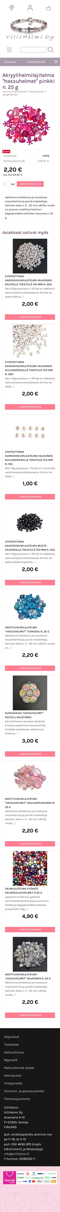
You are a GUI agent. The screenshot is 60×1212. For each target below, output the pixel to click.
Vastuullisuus (14, 1052)
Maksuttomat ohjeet (19, 1068)
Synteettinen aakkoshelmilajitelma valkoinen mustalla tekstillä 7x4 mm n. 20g (28, 280)
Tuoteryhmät (36, 62)
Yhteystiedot (13, 1083)
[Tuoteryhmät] (9, 50)
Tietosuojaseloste (17, 1099)
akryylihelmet (10, 94)
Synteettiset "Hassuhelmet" (29, 91)
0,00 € (42, 161)
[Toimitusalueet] (12, 8)
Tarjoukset (11, 1037)
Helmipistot (13, 1075)
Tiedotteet (11, 1044)
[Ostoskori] (48, 8)
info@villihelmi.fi (16, 1154)
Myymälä (10, 1060)
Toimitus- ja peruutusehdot (24, 1091)
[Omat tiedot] (30, 8)
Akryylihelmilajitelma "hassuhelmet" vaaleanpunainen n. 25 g (30, 802)
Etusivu (10, 62)
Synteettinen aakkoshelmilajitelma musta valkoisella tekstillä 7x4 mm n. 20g (30, 545)
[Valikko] (56, 62)
